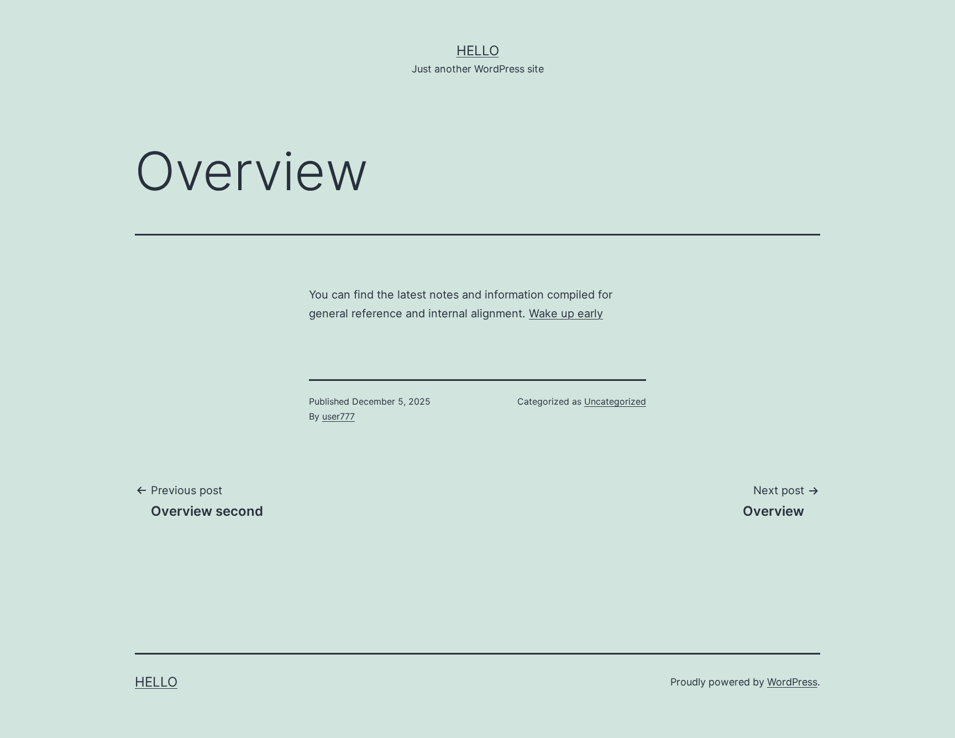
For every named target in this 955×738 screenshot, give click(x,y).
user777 (338, 416)
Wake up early (566, 313)
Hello (477, 51)
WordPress (792, 682)
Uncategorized (615, 401)
